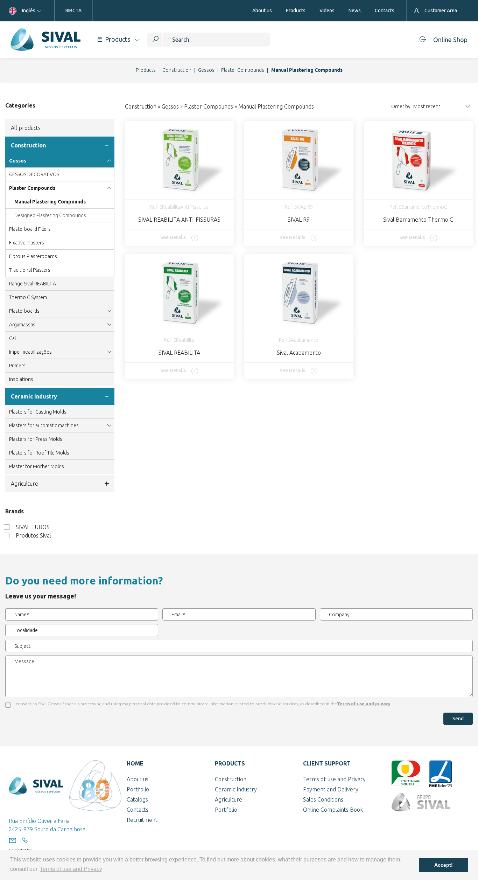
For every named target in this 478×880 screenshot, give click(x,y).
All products (26, 128)
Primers (17, 365)
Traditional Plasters (29, 270)
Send (458, 718)
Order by (400, 106)
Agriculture (24, 483)
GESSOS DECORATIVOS (34, 174)
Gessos (206, 70)
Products (146, 70)
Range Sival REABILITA (32, 283)
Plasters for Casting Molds (37, 412)
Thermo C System (28, 297)
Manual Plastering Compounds (50, 202)
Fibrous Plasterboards (33, 256)
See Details (173, 237)
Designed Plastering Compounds (50, 215)
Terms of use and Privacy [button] (71, 869)
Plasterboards (24, 311)
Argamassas (22, 324)
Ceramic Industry (34, 396)
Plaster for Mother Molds (36, 466)
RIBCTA (73, 10)
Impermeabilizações (30, 352)
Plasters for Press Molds (35, 439)
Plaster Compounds (242, 70)
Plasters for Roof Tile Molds (39, 453)
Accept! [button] (443, 865)
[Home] (45, 39)
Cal (12, 338)
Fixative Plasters (26, 242)
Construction (176, 70)
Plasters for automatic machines (44, 425)
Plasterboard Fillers (30, 229)
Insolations (21, 379)
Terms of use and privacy (364, 703)
